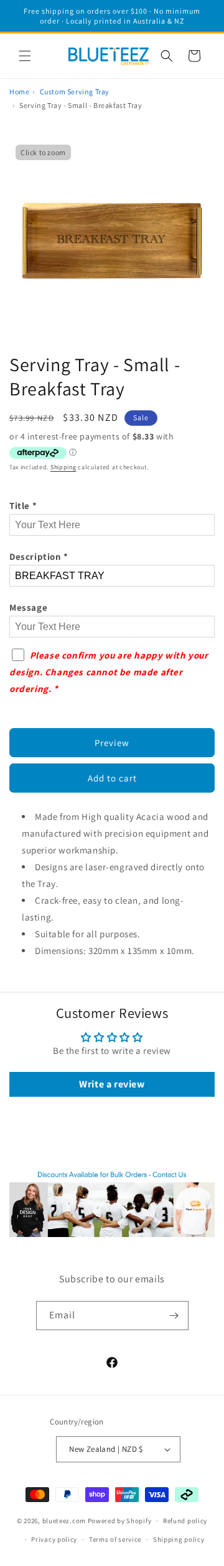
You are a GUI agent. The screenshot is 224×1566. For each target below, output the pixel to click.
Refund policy (185, 1520)
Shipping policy (179, 1539)
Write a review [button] (111, 1084)
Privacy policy (54, 1539)
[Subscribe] (174, 1315)
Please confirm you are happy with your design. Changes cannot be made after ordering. (108, 672)
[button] (25, 56)
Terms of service (115, 1539)
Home (19, 91)
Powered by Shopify (120, 1520)
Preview (112, 743)
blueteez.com (64, 1520)
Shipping (63, 467)
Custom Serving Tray (75, 91)
